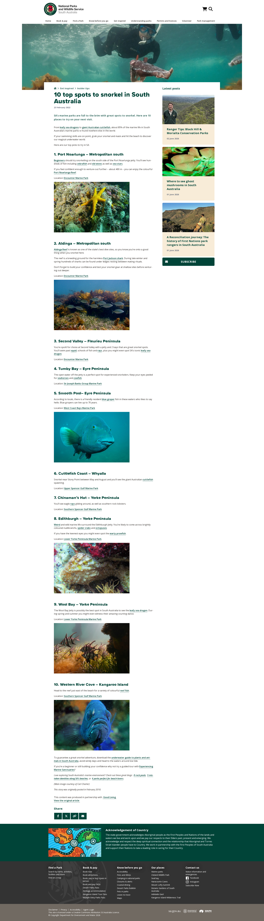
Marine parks (157, 871)
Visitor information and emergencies (196, 873)
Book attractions (90, 875)
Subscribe (188, 261)
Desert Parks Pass (91, 887)
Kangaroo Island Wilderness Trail (166, 897)
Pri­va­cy (64, 910)
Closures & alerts (124, 881)
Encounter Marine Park (76, 178)
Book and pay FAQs (92, 884)
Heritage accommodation (94, 891)
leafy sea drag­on (138, 610)
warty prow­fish (118, 533)
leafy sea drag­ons (69, 127)
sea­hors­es (63, 378)
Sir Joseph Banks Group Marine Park (83, 383)
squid (74, 350)
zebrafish (82, 163)
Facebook (194, 878)
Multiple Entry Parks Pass (94, 897)
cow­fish (78, 378)
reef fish (124, 690)
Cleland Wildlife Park (160, 875)
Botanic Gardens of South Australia (162, 889)
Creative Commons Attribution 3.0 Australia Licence (96, 912)
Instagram (194, 881)
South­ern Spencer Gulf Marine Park (83, 509)
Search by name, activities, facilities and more (60, 873)
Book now (87, 871)
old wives (97, 163)
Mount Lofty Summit (160, 885)
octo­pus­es (101, 527)
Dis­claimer (53, 910)
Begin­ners (59, 160)
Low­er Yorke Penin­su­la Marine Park (82, 538)
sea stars (118, 163)
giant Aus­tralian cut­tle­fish (96, 127)
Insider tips (83, 88)
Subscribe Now (192, 885)
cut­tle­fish (148, 479)
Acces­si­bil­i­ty (75, 910)
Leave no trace (123, 894)
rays (99, 350)
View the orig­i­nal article (67, 800)
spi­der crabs (84, 527)
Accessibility (122, 871)
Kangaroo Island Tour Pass (95, 894)
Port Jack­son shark (113, 258)
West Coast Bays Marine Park (79, 408)
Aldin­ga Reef (61, 249)
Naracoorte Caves (159, 881)
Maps (119, 898)
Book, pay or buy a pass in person (94, 879)
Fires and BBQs (124, 875)
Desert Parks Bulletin (126, 888)
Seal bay (155, 878)
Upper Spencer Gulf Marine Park (81, 488)
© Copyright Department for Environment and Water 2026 (74, 915)
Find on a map (54, 877)
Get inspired (67, 88)
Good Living (109, 797)
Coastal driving (123, 885)
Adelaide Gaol (157, 894)
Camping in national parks (128, 878)
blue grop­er (108, 399)
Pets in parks (122, 891)
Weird (57, 524)
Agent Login (88, 910)
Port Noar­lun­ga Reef (65, 172)
